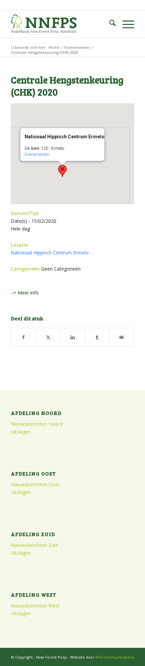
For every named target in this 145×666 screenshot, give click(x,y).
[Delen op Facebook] (23, 337)
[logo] (60, 23)
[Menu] (125, 23)
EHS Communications (114, 657)
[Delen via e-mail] (122, 337)
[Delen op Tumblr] (97, 337)
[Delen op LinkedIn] (73, 337)
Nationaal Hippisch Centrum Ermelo (50, 252)
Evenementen (36, 154)
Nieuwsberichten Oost (35, 484)
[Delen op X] (48, 337)
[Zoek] (109, 23)
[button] (62, 171)
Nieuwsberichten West (35, 605)
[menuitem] (109, 23)
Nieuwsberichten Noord (37, 424)
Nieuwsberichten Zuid (34, 545)
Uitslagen (21, 431)
